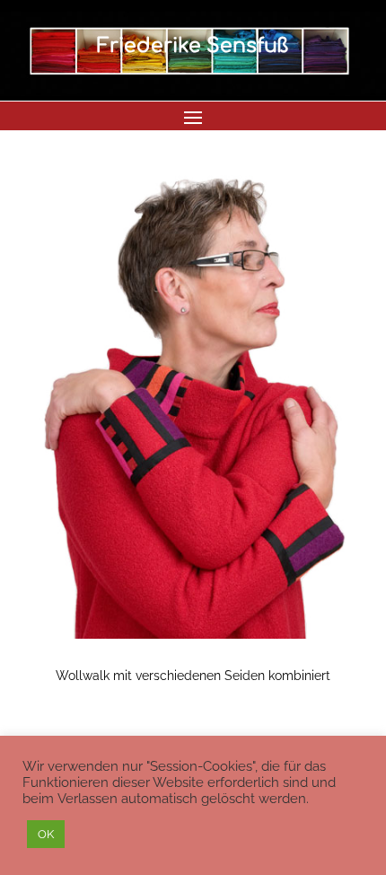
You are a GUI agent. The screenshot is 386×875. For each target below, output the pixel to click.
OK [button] (46, 834)
